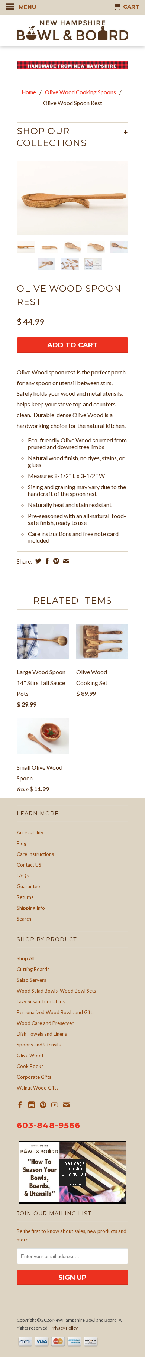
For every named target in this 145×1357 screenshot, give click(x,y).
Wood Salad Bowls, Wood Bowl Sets (56, 991)
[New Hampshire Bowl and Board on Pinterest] (43, 1104)
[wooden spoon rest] (72, 198)
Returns (25, 897)
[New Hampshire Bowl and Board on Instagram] (31, 1104)
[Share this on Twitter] (37, 561)
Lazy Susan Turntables (41, 1001)
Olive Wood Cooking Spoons (80, 92)
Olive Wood (30, 1055)
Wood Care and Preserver (45, 1023)
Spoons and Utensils (39, 1045)
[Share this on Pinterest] (55, 561)
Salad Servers (31, 980)
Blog (21, 843)
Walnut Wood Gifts (37, 1088)
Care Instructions (35, 854)
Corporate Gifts (34, 1077)
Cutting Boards (33, 969)
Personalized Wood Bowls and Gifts (55, 1012)
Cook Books (30, 1066)
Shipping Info (31, 908)
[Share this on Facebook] (46, 561)
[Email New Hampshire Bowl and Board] (66, 1104)
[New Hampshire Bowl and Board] (72, 30)
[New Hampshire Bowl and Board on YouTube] (54, 1104)
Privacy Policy (64, 1328)
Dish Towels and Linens (42, 1034)
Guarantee (28, 886)
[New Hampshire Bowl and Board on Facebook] (20, 1104)
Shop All (26, 958)
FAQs (23, 876)
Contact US (29, 865)
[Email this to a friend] (65, 561)
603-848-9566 (48, 1125)
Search (24, 919)
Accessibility (30, 832)
